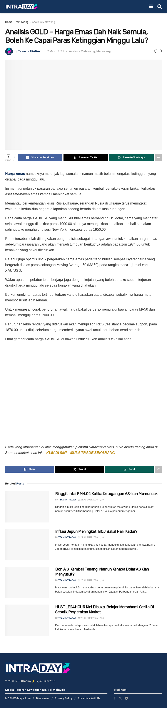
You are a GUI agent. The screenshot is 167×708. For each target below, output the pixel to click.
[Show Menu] (151, 6)
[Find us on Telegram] (126, 698)
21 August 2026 (89, 499)
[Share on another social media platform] (158, 157)
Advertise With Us (89, 698)
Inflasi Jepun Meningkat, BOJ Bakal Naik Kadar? (96, 531)
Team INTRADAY (29, 51)
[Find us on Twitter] (120, 698)
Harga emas (15, 173)
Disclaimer (42, 698)
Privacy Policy (63, 698)
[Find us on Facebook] (115, 698)
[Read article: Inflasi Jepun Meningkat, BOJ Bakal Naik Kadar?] (27, 544)
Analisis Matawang (43, 22)
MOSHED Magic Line (18, 698)
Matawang (22, 22)
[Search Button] (159, 6)
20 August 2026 (89, 580)
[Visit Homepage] (21, 6)
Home (8, 22)
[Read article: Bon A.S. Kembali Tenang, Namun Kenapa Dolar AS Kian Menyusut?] (27, 582)
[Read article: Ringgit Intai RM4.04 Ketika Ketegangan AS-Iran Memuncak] (27, 506)
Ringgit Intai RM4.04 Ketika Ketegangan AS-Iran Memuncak (106, 493)
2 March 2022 (55, 51)
